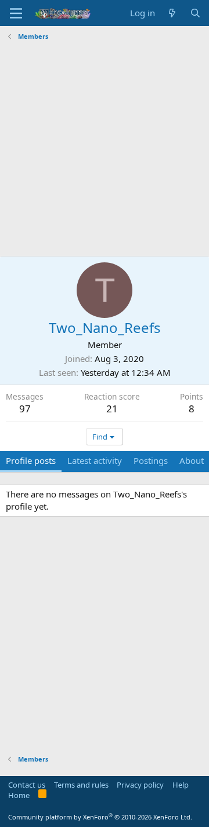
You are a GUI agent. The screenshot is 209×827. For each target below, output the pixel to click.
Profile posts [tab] (31, 460)
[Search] (195, 13)
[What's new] (172, 13)
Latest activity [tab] (94, 460)
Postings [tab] (151, 460)
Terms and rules (81, 785)
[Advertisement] (104, 149)
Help (180, 785)
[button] (16, 13)
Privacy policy (140, 785)
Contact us (26, 785)
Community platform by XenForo (100, 817)
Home (19, 795)
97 (25, 408)
